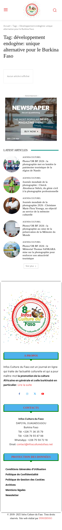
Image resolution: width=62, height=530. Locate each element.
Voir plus (30, 265)
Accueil (6, 25)
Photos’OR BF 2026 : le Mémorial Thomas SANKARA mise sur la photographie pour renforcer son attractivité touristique (39, 252)
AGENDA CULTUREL (32, 157)
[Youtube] (43, 394)
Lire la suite (25, 385)
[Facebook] (19, 394)
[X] (35, 394)
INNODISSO (45, 518)
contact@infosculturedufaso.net (35, 444)
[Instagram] (27, 394)
